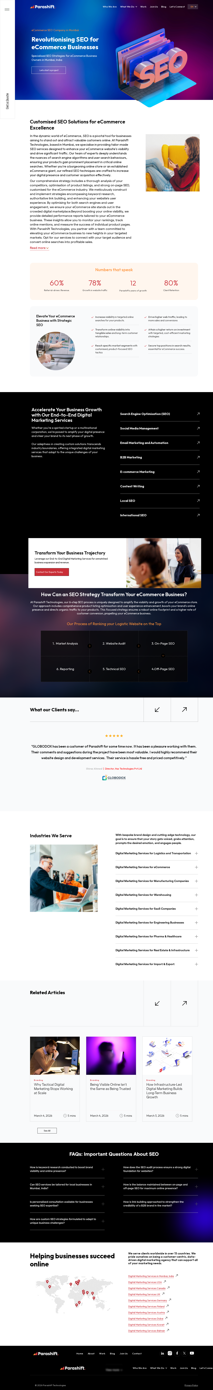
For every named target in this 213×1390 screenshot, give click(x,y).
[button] (127, 6)
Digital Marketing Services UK (144, 1294)
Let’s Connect (177, 6)
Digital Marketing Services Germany (147, 1300)
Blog (163, 6)
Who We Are (110, 6)
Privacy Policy (191, 1385)
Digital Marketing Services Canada (146, 1288)
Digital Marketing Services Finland (146, 1306)
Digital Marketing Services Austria (146, 1312)
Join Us (154, 6)
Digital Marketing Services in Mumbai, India (151, 1276)
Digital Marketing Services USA (145, 1282)
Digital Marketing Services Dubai (145, 1318)
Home (79, 1353)
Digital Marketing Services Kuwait (146, 1324)
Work (143, 6)
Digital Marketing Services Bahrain (146, 1330)
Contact (137, 1353)
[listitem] (55, 1079)
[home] (43, 6)
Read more (38, 248)
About (91, 1353)
